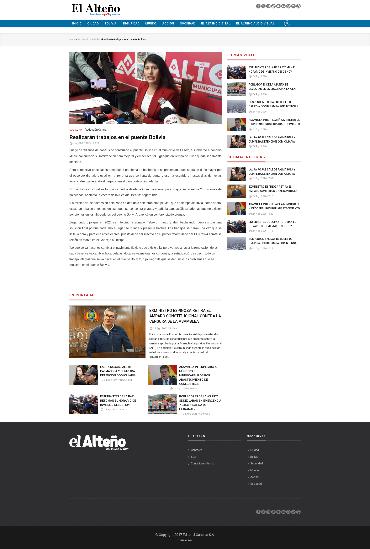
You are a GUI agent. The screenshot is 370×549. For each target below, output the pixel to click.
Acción (168, 23)
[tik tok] (273, 7)
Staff (194, 456)
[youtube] (278, 7)
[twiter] (263, 7)
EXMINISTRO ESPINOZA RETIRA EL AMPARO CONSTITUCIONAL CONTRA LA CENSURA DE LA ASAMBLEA (185, 316)
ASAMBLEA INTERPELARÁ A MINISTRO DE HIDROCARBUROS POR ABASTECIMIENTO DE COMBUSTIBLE (198, 375)
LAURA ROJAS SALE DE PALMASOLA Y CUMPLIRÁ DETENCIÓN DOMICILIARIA (118, 371)
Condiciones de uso (202, 463)
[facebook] (258, 7)
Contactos (185, 540)
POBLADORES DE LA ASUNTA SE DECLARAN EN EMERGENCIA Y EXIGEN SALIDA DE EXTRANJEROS (200, 403)
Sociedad (187, 23)
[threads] (298, 7)
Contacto (196, 450)
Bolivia (110, 23)
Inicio (77, 23)
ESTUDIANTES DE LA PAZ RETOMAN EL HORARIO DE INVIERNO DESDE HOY (118, 401)
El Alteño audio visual (255, 23)
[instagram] (268, 7)
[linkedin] (283, 7)
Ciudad (93, 23)
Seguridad (131, 23)
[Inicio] (95, 7)
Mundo (150, 23)
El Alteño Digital (215, 23)
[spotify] (293, 7)
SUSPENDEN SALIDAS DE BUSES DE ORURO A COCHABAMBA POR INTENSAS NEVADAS (273, 106)
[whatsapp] (288, 7)
